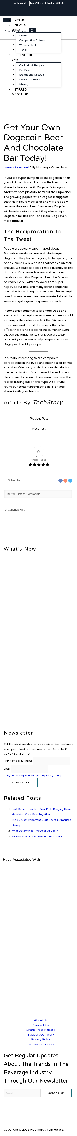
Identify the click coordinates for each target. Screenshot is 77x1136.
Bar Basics (25, 70)
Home (19, 20)
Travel (23, 49)
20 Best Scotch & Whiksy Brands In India (36, 836)
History (23, 84)
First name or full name (18, 760)
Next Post (39, 428)
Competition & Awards (33, 40)
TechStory (48, 402)
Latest (23, 35)
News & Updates (19, 28)
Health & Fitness (29, 79)
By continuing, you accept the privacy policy (34, 775)
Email (7, 768)
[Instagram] (44, 8)
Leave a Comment (16, 167)
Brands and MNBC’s (31, 74)
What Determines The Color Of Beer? (34, 830)
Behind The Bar (22, 57)
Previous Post (39, 418)
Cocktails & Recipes (31, 65)
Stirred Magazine (20, 92)
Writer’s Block (27, 45)
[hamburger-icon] (7, 20)
